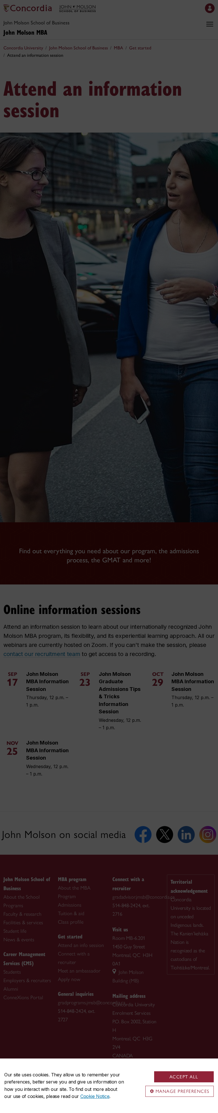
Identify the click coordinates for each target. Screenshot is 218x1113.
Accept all (183, 1077)
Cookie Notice (94, 1096)
